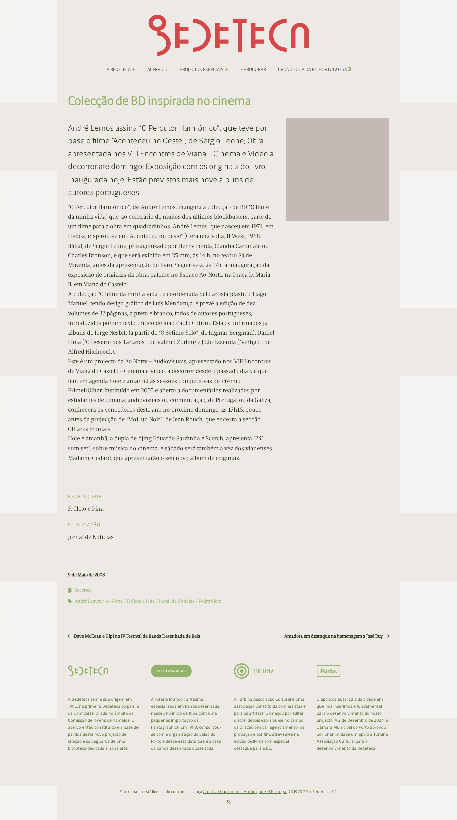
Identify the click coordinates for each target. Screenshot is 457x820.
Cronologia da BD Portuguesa (313, 69)
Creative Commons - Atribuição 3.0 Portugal (245, 791)
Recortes (82, 590)
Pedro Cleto (210, 601)
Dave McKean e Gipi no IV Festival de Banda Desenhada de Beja (137, 636)
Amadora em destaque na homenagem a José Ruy (333, 636)
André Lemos (88, 601)
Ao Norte (114, 601)
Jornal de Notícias (176, 601)
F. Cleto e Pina (141, 601)
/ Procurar (253, 69)
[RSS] (228, 802)
